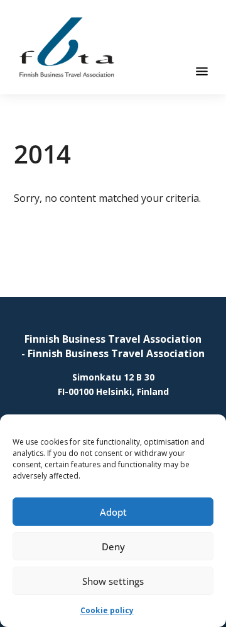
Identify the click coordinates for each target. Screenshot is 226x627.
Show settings (113, 581)
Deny (113, 546)
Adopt (113, 512)
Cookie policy (107, 610)
